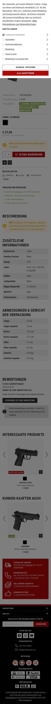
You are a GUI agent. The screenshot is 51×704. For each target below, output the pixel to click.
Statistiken (10, 39)
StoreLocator (11, 54)
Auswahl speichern (25, 67)
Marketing (9, 49)
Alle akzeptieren (25, 73)
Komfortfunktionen (13, 44)
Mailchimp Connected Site (16, 58)
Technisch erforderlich (15, 34)
